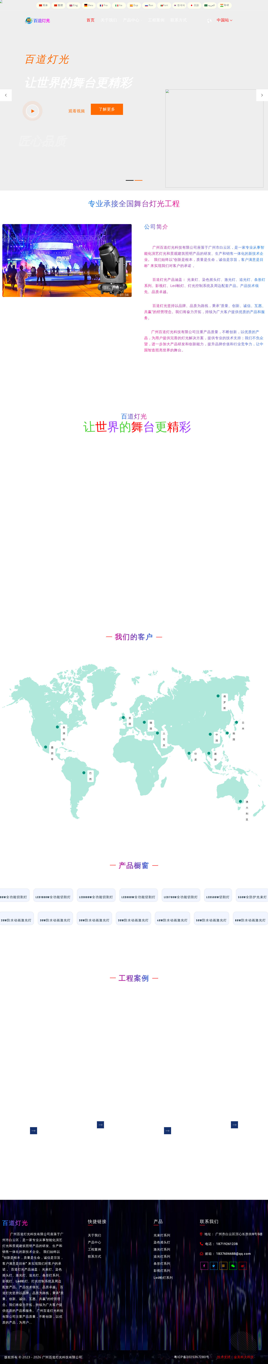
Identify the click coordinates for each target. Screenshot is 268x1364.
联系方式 (94, 1256)
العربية (211, 5)
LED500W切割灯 (233, 897)
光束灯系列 (162, 1235)
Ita (120, 5)
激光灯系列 (162, 1249)
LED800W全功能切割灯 (154, 897)
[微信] (233, 1266)
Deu (90, 5)
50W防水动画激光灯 (197, 920)
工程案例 (94, 1249)
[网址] (223, 1266)
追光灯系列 (162, 1256)
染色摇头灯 (162, 1242)
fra (105, 5)
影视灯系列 (162, 1270)
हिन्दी (226, 5)
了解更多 (107, 109)
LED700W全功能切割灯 (196, 897)
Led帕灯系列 (163, 1278)
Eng (75, 5)
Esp (135, 5)
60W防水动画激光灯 (236, 920)
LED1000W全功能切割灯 (68, 897)
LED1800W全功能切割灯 (24, 897)
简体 (45, 5)
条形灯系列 (162, 1263)
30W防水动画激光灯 (41, 920)
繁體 (60, 5)
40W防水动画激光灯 (158, 920)
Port (165, 5)
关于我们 (94, 1235)
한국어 (181, 5)
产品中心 (94, 1242)
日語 (196, 5)
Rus (150, 5)
